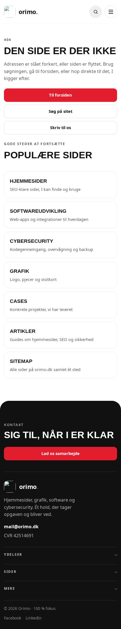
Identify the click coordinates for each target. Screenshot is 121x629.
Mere (9, 588)
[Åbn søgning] (95, 12)
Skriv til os (60, 127)
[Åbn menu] (111, 12)
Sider (10, 571)
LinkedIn (34, 618)
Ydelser (13, 554)
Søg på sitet (60, 111)
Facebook (12, 618)
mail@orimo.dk (21, 526)
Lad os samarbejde (60, 453)
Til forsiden (60, 95)
